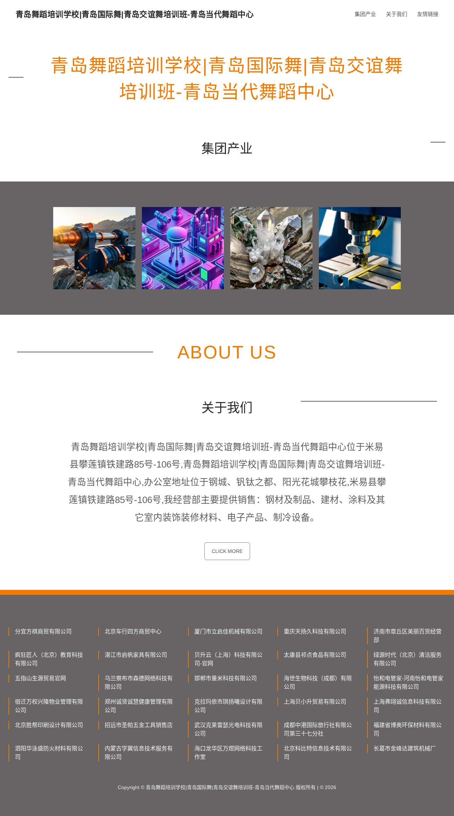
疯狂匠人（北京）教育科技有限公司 (49, 659)
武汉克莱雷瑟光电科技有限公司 (228, 729)
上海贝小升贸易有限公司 (315, 702)
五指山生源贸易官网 (40, 678)
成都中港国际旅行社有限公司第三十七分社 (318, 729)
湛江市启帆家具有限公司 (136, 655)
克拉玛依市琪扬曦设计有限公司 (228, 706)
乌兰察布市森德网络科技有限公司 (139, 682)
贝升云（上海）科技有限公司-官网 (228, 659)
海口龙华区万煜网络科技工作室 (228, 752)
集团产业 (365, 14)
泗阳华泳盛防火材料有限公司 (49, 752)
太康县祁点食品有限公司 (315, 655)
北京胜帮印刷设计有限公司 (49, 725)
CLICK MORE (227, 551)
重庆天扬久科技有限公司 (315, 631)
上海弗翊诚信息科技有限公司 (407, 706)
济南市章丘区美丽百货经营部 (407, 635)
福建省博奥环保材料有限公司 (407, 729)
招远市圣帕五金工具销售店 (139, 725)
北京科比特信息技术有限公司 (318, 752)
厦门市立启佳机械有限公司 (228, 631)
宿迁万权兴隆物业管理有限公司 (49, 706)
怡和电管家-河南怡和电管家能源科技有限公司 (408, 682)
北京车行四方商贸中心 (133, 631)
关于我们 (396, 14)
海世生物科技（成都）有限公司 (318, 682)
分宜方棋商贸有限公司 (43, 631)
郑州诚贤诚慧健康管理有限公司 (139, 706)
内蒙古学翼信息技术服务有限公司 (139, 752)
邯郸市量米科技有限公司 (225, 678)
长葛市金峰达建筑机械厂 (404, 748)
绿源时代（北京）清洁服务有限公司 (407, 659)
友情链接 (427, 14)
